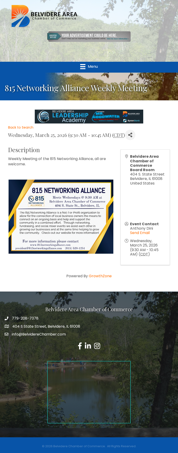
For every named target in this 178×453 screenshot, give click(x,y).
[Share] (130, 135)
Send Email (140, 232)
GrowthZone (100, 276)
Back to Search (20, 127)
